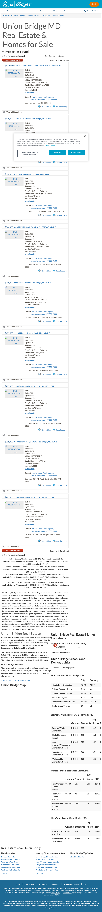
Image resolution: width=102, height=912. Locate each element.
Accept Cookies (76, 152)
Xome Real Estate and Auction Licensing (16, 888)
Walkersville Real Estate (10, 870)
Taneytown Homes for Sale (46, 865)
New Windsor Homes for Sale (47, 862)
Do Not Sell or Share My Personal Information (30, 153)
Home (18, 884)
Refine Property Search (12, 60)
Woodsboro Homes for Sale (46, 867)
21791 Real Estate (77, 857)
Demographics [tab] (69, 668)
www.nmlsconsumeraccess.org (26, 903)
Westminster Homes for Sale (47, 870)
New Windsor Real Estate (11, 859)
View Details (29, 92)
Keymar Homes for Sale (45, 859)
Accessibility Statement (71, 884)
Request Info (46, 107)
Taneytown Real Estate (9, 862)
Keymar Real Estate (8, 857)
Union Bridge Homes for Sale (47, 857)
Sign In (94, 4)
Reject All (57, 152)
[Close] (85, 136)
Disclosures (55, 884)
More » (5, 873)
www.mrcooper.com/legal (67, 903)
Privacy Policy (29, 884)
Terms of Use (43, 884)
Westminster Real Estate (10, 867)
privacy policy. (50, 145)
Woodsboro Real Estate (10, 865)
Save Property (61, 107)
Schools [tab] (56, 668)
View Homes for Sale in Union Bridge (15, 680)
